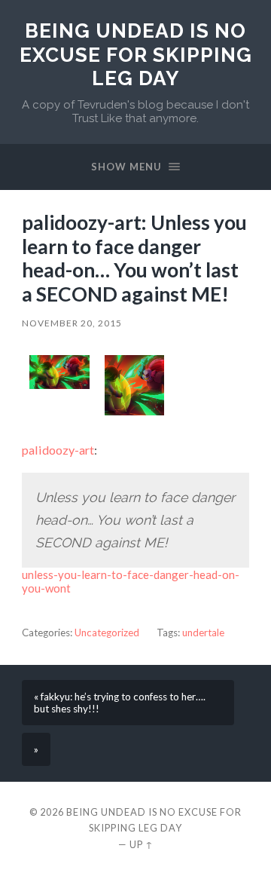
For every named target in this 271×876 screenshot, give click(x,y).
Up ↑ (141, 844)
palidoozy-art (58, 450)
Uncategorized (107, 632)
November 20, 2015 (72, 323)
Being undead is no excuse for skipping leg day (136, 54)
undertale (203, 632)
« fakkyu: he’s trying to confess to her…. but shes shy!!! (120, 703)
